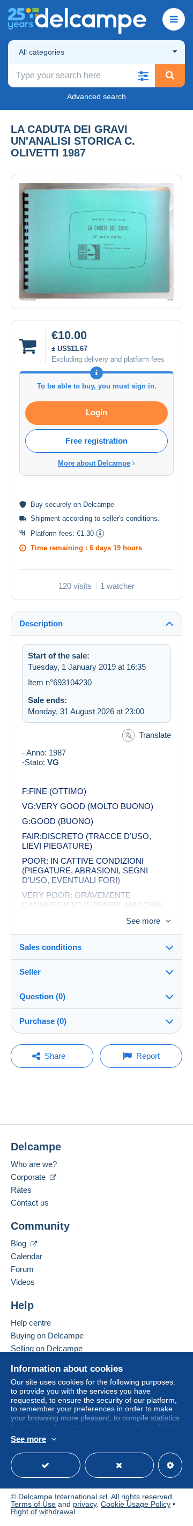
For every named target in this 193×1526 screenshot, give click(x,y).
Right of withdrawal (43, 1511)
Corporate (29, 1176)
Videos (23, 1281)
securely (58, 504)
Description (41, 623)
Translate (155, 734)
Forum (22, 1269)
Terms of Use (33, 1504)
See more (143, 920)
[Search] (170, 75)
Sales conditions (50, 947)
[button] (143, 75)
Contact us (30, 1202)
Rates (21, 1189)
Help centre (31, 1322)
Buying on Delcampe (47, 1335)
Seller (30, 971)
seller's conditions (130, 518)
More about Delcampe (94, 463)
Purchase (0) (42, 1021)
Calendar (26, 1256)
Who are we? (34, 1164)
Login (96, 412)
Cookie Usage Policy (135, 1504)
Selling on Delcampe (47, 1348)
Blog (19, 1243)
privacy (84, 1504)
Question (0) (42, 996)
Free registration (96, 440)
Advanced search (96, 96)
